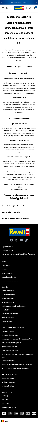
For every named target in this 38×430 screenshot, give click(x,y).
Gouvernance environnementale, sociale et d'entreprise (18, 254)
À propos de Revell (7, 250)
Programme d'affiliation (9, 407)
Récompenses (6, 266)
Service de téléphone (8, 386)
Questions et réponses (8, 378)
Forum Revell (6, 404)
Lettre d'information (8, 318)
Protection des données (9, 277)
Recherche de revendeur (9, 361)
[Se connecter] (30, 8)
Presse (4, 258)
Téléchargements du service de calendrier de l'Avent (17, 339)
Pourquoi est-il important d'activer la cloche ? (15, 218)
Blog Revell (5, 400)
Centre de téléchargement (10, 335)
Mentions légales (7, 273)
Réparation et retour (8, 331)
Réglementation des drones (10, 351)
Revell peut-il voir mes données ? (11, 212)
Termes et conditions (8, 302)
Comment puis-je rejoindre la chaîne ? (13, 206)
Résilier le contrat (7, 322)
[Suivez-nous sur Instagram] (16, 240)
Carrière (4, 269)
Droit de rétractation (8, 291)
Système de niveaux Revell (10, 347)
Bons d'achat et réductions (10, 314)
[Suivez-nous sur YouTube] (21, 240)
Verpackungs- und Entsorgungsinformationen (15, 369)
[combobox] (19, 421)
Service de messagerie (8, 382)
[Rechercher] (7, 8)
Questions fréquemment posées (11, 343)
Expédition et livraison (8, 295)
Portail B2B (5, 310)
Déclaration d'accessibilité (10, 281)
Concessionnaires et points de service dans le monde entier (18, 355)
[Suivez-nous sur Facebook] (11, 240)
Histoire (4, 262)
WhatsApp (5, 396)
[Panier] (34, 8)
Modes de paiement (8, 298)
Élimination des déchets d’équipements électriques (17, 365)
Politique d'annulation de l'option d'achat (14, 306)
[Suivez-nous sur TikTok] (26, 240)
